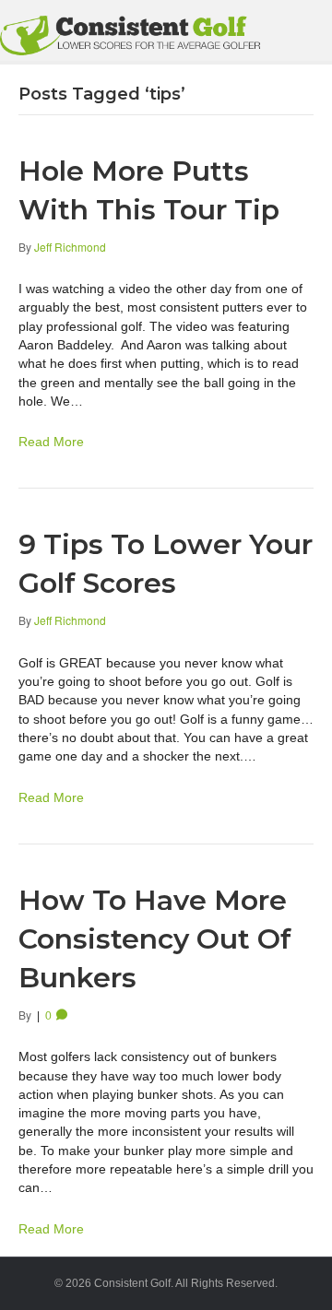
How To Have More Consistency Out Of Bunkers (154, 939)
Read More (51, 441)
